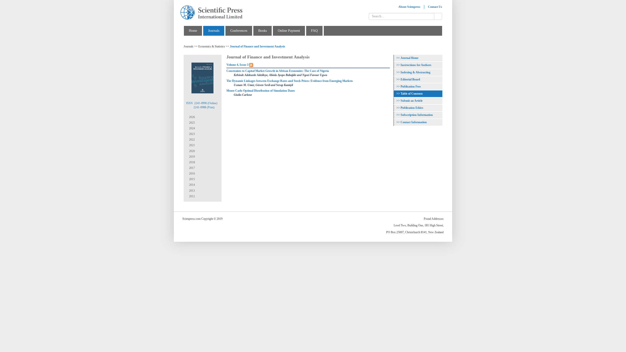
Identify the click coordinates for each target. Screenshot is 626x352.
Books (262, 31)
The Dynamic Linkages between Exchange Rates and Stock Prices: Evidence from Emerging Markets (289, 81)
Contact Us (435, 7)
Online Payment (289, 31)
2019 (191, 156)
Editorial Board (410, 79)
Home (193, 31)
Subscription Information (417, 115)
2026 (191, 117)
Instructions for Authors (416, 65)
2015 (191, 179)
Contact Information (414, 122)
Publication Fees (411, 86)
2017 (191, 168)
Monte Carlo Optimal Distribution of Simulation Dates (260, 90)
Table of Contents (412, 93)
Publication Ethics (412, 108)
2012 (191, 196)
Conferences (238, 31)
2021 (191, 145)
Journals (213, 31)
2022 (191, 139)
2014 (191, 185)
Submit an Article (412, 100)
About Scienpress (409, 7)
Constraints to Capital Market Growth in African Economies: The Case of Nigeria (277, 71)
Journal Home (409, 58)
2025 (191, 122)
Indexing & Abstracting (415, 72)
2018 (191, 162)
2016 (191, 173)
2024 (191, 128)
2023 (191, 134)
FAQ (314, 31)
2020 (191, 151)
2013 (191, 190)
